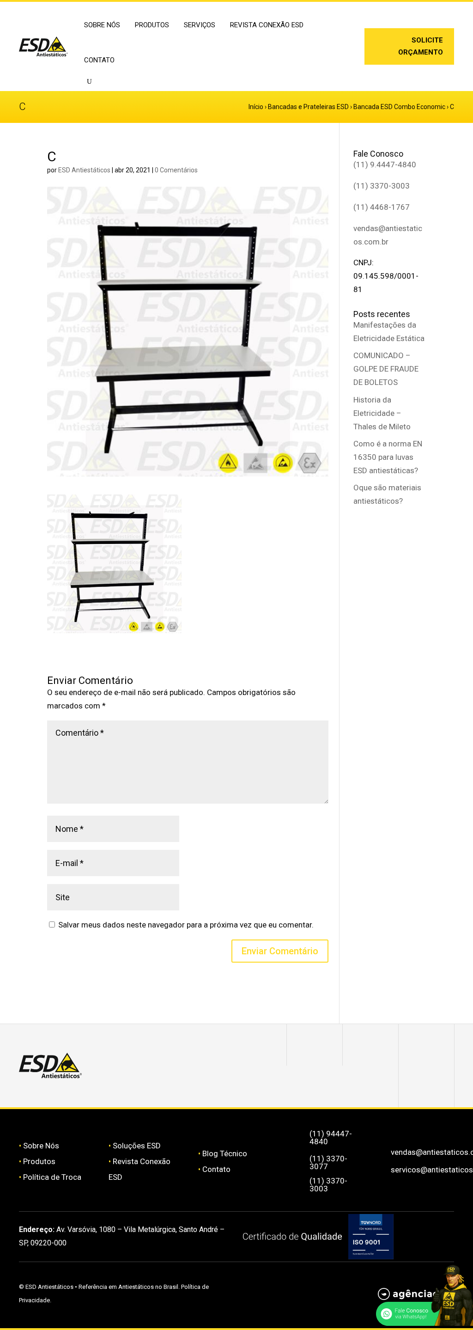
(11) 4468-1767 (381, 207)
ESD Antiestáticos (84, 170)
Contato (99, 60)
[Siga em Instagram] (337, 41)
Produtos (39, 1161)
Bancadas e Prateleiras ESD (308, 106)
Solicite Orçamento (420, 46)
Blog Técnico (224, 1153)
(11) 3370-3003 (381, 185)
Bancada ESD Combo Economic (399, 106)
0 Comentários (176, 170)
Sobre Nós (41, 1145)
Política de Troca (52, 1177)
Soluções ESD (137, 1145)
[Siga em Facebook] (370, 1045)
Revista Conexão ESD (266, 25)
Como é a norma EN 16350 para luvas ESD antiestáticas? (387, 457)
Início (256, 106)
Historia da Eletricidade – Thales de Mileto (382, 413)
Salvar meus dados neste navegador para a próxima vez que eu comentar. (186, 924)
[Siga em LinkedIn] (337, 56)
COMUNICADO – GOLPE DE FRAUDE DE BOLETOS (385, 369)
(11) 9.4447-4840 (384, 164)
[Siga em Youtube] (426, 1086)
